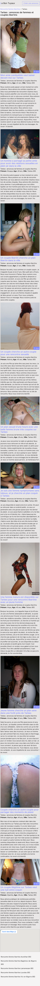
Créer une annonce (31, 3)
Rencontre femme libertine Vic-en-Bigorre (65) (18, 977)
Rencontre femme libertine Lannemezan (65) (17, 968)
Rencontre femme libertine (10, 9)
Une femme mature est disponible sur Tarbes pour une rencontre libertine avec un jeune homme (20, 599)
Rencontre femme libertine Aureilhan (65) (16, 957)
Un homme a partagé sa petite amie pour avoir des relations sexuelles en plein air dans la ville (19, 163)
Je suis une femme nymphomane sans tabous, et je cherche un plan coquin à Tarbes (20, 493)
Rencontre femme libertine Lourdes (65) (15, 972)
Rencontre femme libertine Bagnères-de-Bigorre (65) (19, 962)
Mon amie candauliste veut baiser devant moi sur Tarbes (18, 76)
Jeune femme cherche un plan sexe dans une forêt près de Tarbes (19, 711)
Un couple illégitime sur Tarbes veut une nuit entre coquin (19, 888)
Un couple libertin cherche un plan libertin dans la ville (18, 259)
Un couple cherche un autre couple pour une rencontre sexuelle (18, 353)
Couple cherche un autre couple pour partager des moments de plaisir (20, 811)
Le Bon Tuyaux (7, 3)
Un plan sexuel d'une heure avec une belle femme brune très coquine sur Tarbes (19, 429)
